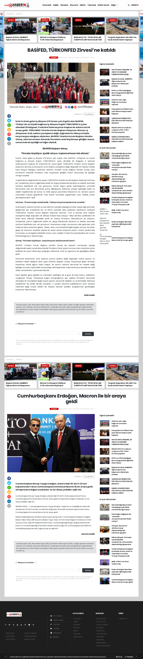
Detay (119, 657)
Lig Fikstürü (100, 631)
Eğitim (83, 5)
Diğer (113, 5)
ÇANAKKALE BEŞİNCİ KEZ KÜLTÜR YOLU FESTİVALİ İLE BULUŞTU (122, 120)
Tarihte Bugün (101, 634)
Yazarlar (56, 624)
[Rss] (26, 625)
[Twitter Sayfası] (10, 625)
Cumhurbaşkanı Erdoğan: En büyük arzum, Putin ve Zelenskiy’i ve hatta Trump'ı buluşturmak (122, 201)
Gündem (64, 5)
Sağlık (56, 5)
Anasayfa (10, 14)
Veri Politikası (10, 639)
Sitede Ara (123, 619)
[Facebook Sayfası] (6, 625)
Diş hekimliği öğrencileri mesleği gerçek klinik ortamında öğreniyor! (122, 155)
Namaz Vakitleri (102, 625)
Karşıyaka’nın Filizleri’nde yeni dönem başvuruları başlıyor (122, 111)
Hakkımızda (10, 633)
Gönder (88, 334)
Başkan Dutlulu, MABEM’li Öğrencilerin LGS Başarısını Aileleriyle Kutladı (122, 82)
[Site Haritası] (30, 625)
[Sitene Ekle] (34, 625)
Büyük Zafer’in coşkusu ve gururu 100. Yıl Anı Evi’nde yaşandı (121, 129)
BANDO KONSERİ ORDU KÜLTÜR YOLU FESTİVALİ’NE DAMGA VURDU (122, 139)
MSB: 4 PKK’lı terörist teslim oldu (120, 211)
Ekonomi (74, 5)
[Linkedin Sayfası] (22, 625)
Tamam (129, 657)
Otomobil (46, 5)
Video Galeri (58, 620)
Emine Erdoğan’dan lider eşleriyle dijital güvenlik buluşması (122, 224)
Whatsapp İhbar (30, 636)
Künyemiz (57, 633)
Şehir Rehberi (101, 643)
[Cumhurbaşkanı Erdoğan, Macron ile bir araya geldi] (51, 443)
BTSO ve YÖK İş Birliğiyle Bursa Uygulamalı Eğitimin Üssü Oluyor (122, 92)
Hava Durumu (101, 619)
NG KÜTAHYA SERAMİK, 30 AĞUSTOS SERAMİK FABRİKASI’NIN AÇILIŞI (122, 72)
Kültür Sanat (103, 5)
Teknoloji (91, 5)
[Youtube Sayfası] (18, 625)
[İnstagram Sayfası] (14, 625)
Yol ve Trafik (101, 622)
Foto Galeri (58, 616)
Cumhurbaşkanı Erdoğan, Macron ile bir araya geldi (122, 239)
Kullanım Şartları (30, 633)
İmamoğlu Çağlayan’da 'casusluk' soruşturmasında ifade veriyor (121, 166)
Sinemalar (100, 637)
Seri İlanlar (100, 640)
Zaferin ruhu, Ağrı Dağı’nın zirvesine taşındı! (119, 102)
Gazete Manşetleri (103, 646)
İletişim (56, 637)
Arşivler (56, 628)
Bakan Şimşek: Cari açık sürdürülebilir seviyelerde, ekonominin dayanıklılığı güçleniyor (122, 189)
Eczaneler (100, 628)
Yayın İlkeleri (10, 636)
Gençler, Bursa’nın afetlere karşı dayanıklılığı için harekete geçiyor (119, 177)
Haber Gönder (29, 639)
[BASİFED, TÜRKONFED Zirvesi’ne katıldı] (51, 86)
